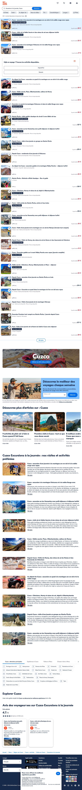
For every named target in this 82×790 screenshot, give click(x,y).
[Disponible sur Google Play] (31, 762)
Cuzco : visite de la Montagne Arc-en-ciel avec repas (40, 722)
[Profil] (76, 3)
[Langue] (70, 3)
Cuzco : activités (29, 752)
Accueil (4, 752)
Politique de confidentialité (65, 402)
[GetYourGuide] (5, 3)
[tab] (14, 661)
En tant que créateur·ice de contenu (72, 766)
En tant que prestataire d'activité (71, 761)
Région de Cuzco (18, 752)
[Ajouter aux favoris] (9, 20)
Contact (41, 760)
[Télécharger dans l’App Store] (31, 768)
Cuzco (20, 698)
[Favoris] (57, 3)
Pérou (10, 752)
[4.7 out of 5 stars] (7, 716)
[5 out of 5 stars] (15, 725)
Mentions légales (43, 763)
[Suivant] (79, 429)
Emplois (60, 763)
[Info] (25, 16)
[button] (41, 24)
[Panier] (64, 3)
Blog (59, 765)
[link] (41, 24)
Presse (59, 768)
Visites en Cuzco (40, 752)
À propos (60, 760)
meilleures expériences (38, 698)
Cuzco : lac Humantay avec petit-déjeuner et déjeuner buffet (13, 722)
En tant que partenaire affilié (71, 770)
